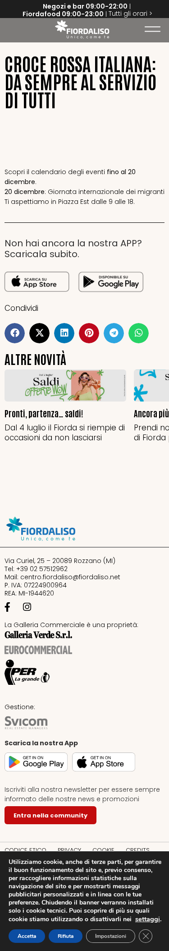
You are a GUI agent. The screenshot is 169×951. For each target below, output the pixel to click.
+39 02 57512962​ (42, 568)
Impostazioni (110, 936)
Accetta (27, 936)
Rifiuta (65, 936)
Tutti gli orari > (130, 13)
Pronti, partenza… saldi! (44, 413)
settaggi (147, 919)
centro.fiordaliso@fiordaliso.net (70, 577)
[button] (11, 29)
